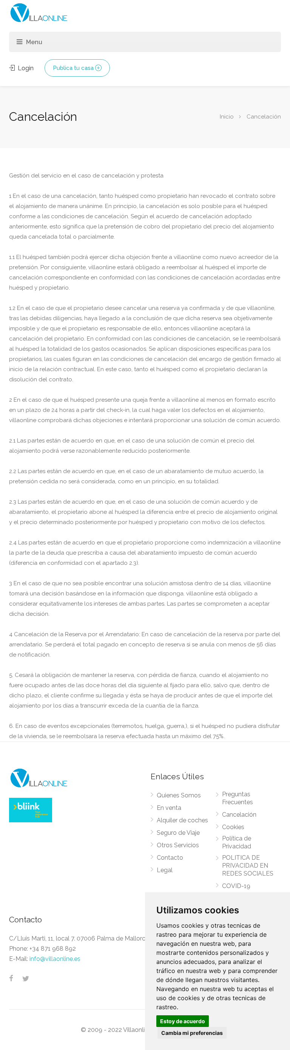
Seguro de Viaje (178, 832)
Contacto (170, 857)
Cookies (233, 827)
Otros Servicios (178, 845)
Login (25, 68)
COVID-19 (236, 886)
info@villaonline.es (54, 958)
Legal (165, 870)
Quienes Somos (179, 795)
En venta (169, 807)
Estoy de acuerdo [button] (182, 1021)
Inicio (227, 116)
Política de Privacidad (236, 842)
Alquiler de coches (182, 820)
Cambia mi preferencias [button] (192, 1033)
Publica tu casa (73, 68)
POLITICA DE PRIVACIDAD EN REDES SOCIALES (247, 865)
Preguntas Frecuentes (237, 798)
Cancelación (239, 814)
